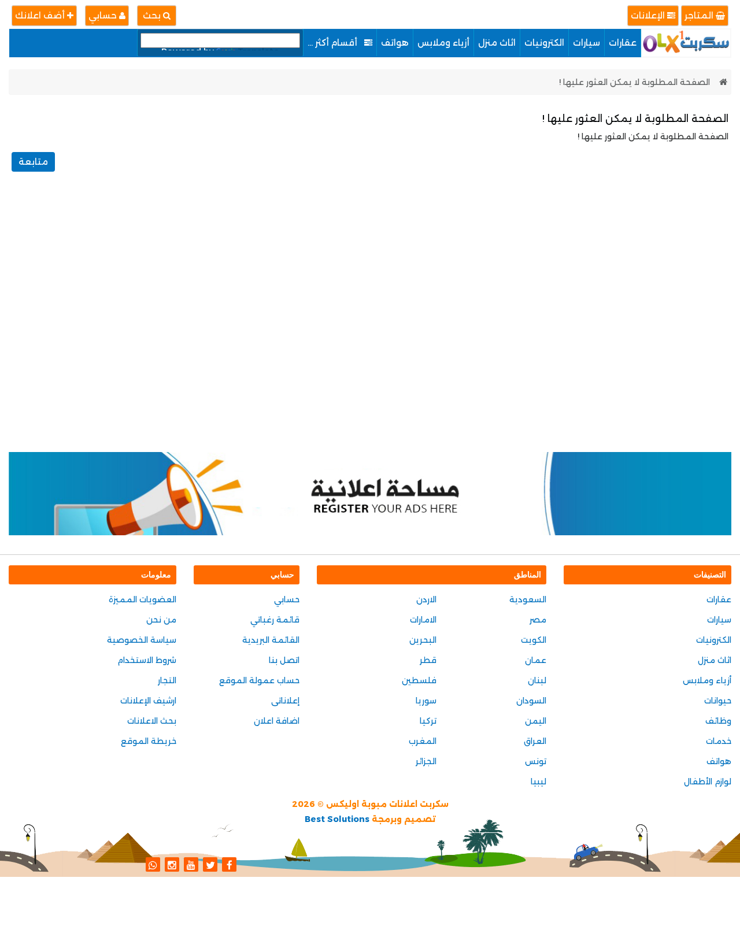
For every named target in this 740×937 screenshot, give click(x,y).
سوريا (426, 700)
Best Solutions (337, 819)
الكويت (533, 640)
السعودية (527, 599)
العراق (535, 741)
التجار (167, 680)
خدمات (718, 741)
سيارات (586, 42)
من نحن (161, 619)
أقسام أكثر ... (334, 42)
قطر (428, 660)
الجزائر (426, 761)
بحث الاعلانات (151, 721)
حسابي (103, 15)
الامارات (423, 619)
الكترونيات (544, 42)
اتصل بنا (284, 660)
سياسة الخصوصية (141, 640)
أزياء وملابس (443, 42)
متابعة (33, 161)
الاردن (426, 599)
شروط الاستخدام (146, 660)
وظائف (718, 721)
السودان (531, 700)
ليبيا (538, 781)
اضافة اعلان (276, 721)
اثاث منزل (497, 42)
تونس (535, 761)
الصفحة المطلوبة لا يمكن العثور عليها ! (634, 82)
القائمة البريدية (270, 640)
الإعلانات (649, 15)
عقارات (623, 42)
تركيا (428, 721)
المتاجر (700, 15)
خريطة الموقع (148, 741)
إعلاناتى (285, 700)
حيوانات (717, 700)
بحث (153, 15)
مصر (538, 619)
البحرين (422, 640)
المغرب (422, 741)
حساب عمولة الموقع (259, 680)
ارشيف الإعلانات (148, 700)
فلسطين (419, 680)
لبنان (537, 680)
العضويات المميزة (142, 599)
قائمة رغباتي (274, 619)
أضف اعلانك (41, 15)
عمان (535, 660)
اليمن (535, 721)
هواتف (395, 42)
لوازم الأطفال (707, 781)
